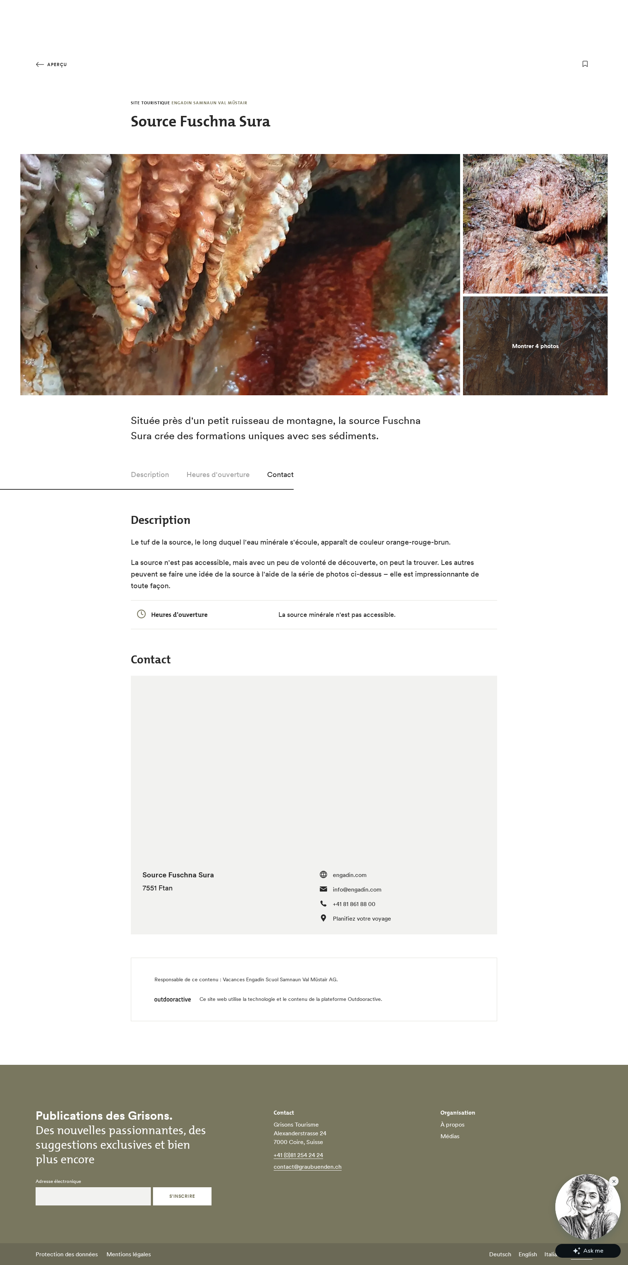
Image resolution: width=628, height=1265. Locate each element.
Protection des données (67, 1254)
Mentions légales (128, 1254)
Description (150, 474)
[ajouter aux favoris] (585, 64)
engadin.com (350, 874)
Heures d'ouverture (218, 474)
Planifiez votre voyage (362, 918)
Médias (449, 1136)
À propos (452, 1124)
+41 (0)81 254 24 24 (298, 1155)
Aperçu (56, 64)
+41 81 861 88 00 (354, 904)
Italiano (554, 1254)
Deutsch (500, 1254)
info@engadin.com (357, 889)
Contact (280, 474)
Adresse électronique (58, 1181)
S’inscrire (182, 1196)
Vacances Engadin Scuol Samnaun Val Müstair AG (280, 979)
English (528, 1254)
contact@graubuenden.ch (308, 1166)
